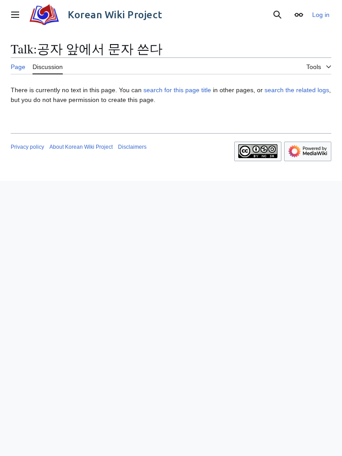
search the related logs (297, 90)
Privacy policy (27, 147)
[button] (15, 14)
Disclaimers (132, 147)
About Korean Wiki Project (81, 147)
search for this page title (177, 90)
